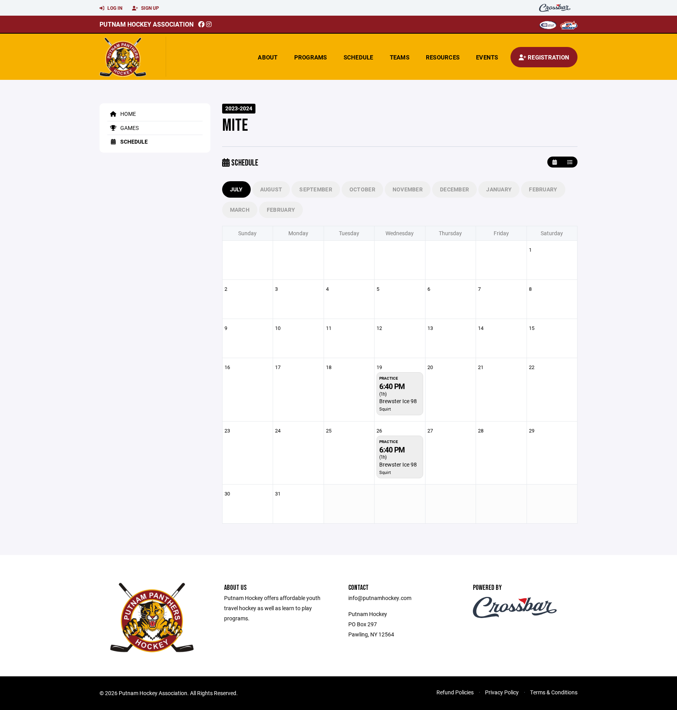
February (543, 189)
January (499, 189)
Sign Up (149, 8)
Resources (443, 57)
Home (127, 113)
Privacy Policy (502, 692)
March (240, 209)
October (362, 189)
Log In (114, 8)
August (271, 189)
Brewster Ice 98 (398, 401)
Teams (399, 57)
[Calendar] (554, 162)
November (408, 189)
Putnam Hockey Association (147, 24)
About (267, 57)
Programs (310, 57)
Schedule (358, 57)
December (454, 189)
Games (129, 128)
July (236, 189)
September (315, 189)
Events (487, 57)
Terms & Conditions (553, 692)
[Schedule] (569, 162)
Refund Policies (455, 692)
